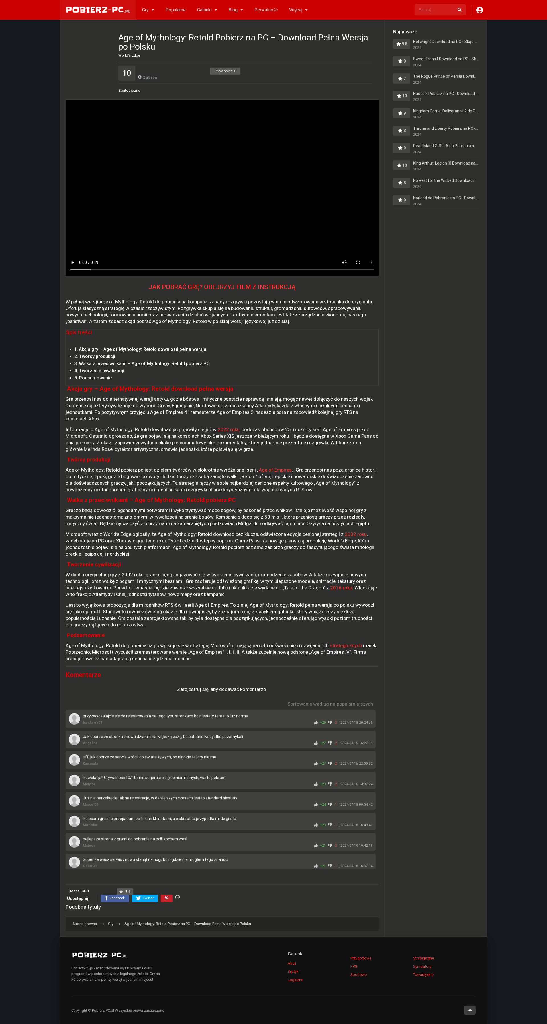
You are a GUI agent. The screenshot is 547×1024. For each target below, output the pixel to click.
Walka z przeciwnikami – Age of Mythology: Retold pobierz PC (144, 363)
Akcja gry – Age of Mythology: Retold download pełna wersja (142, 349)
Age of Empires (275, 470)
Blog (233, 10)
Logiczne (295, 980)
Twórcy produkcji (97, 356)
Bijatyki (293, 971)
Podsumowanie (95, 378)
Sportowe (358, 974)
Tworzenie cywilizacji (101, 370)
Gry (145, 10)
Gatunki (204, 10)
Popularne (176, 10)
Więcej (295, 10)
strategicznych (346, 645)
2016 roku (341, 588)
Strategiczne (129, 90)
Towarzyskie (423, 974)
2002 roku (356, 534)
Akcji (292, 963)
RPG (353, 966)
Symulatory (422, 966)
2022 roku (229, 429)
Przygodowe (360, 958)
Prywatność (266, 10)
